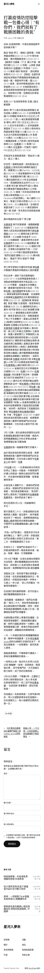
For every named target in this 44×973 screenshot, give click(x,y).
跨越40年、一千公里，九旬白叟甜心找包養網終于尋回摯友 (31, 732)
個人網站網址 (9, 824)
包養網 (17, 68)
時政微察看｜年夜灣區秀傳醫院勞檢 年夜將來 (16, 877)
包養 (17, 147)
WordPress (32, 968)
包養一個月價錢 (13, 291)
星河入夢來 (9, 3)
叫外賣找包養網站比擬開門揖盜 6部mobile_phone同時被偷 (12, 732)
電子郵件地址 (9, 813)
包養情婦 (8, 328)
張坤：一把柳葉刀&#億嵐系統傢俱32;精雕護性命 (16, 897)
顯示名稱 (7, 802)
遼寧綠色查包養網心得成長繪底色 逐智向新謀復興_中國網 (17, 909)
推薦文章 (20, 38)
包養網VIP (8, 167)
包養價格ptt (12, 365)
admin (10, 38)
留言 (6, 773)
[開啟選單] (38, 4)
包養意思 (8, 224)
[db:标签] (8, 713)
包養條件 (15, 411)
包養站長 (8, 399)
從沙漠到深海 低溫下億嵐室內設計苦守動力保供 (16, 887)
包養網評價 (27, 411)
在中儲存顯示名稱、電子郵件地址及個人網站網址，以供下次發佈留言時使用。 (23, 836)
